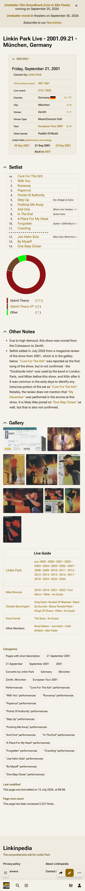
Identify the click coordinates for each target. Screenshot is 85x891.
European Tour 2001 (50, 126)
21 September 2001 (58, 655)
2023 (62, 590)
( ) (38, 300)
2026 (62, 579)
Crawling (24, 228)
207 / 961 (44, 83)
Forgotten (25, 223)
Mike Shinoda (14, 592)
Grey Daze (40, 602)
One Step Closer (29, 246)
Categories (10, 649)
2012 (71, 570)
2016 (62, 574)
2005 (54, 565)
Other (46, 594)
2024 (46, 579)
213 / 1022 (44, 90)
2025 (54, 579)
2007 (71, 565)
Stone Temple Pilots (60, 606)
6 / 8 (69, 126)
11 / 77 (67, 97)
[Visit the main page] (6, 885)
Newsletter (53, 22)
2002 (67, 561)
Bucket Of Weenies (60, 602)
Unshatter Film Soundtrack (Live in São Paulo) (37, 5)
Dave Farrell (13, 618)
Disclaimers (10, 871)
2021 (54, 590)
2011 (62, 570)
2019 (46, 590)
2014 (46, 574)
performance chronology (38, 140)
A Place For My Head (33, 219)
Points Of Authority (31, 195)
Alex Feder (51, 630)
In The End (25, 214)
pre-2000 (40, 561)
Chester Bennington (18, 606)
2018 (37, 579)
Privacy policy (11, 863)
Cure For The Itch (30, 176)
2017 (71, 574)
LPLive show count (24, 83)
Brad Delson (41, 626)
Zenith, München (16, 679)
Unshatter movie (18, 16)
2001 (47, 151)
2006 (62, 565)
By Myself (25, 241)
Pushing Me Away (30, 204)
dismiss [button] (76, 5)
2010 (54, 570)
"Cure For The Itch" (32, 361)
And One (24, 209)
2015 (54, 574)
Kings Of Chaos (43, 610)
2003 (37, 565)
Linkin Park (35, 74)
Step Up (23, 200)
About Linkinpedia (57, 863)
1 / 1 (69, 112)
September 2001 (39, 663)
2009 (46, 570)
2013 (37, 574)
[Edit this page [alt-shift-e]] (69, 873)
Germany (46, 671)
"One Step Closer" (64, 402)
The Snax (40, 618)
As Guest (57, 594)
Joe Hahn (57, 626)
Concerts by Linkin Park (20, 671)
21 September (14, 663)
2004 (46, 565)
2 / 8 (69, 105)
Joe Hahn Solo (28, 237)
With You (24, 181)
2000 (51, 561)
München (64, 671)
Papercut (24, 190)
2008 (37, 570)
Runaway (24, 186)
